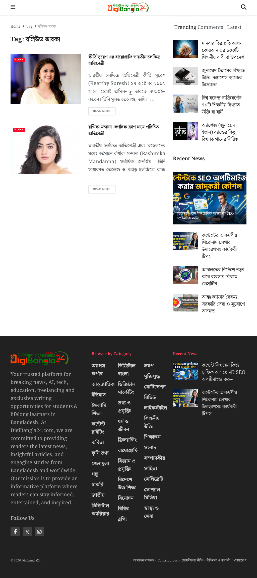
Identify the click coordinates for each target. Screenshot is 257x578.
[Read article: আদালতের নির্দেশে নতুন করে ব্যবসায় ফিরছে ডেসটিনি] (185, 275)
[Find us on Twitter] (27, 531)
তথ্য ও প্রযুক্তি (124, 407)
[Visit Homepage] (128, 8)
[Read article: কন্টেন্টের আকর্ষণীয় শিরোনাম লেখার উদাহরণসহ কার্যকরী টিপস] (185, 241)
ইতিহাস (99, 395)
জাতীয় (98, 495)
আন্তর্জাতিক (103, 384)
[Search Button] (243, 7)
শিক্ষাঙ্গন (152, 437)
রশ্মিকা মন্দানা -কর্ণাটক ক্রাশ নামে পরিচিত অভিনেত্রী (123, 130)
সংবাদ (150, 448)
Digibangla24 (31, 560)
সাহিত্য (150, 469)
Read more (104, 110)
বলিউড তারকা (47, 26)
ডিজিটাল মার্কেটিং (127, 388)
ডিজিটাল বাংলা (127, 370)
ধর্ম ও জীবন (123, 426)
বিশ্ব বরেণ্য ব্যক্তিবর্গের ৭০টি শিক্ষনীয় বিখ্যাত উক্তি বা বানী (221, 105)
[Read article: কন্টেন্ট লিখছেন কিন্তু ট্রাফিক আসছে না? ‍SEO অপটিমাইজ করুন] (209, 198)
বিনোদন (19, 60)
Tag (29, 26)
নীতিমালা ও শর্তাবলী (218, 560)
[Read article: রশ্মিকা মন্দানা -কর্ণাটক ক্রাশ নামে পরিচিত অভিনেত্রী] (46, 149)
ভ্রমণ (149, 366)
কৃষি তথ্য (100, 453)
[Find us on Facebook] (15, 531)
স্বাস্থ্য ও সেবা (151, 512)
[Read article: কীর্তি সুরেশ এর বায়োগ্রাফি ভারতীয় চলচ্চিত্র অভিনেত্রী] (46, 79)
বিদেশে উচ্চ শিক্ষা (127, 484)
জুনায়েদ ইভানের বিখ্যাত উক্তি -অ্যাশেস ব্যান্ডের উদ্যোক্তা (223, 78)
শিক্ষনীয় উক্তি (152, 423)
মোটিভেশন (155, 387)
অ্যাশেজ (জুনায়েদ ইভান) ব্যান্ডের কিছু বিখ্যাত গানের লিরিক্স (220, 132)
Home (15, 26)
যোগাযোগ (240, 560)
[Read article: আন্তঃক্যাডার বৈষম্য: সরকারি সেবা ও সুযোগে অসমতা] (185, 303)
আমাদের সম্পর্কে (143, 560)
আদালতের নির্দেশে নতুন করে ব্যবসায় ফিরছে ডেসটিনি (223, 277)
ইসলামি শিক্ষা (99, 409)
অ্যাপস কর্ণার (98, 370)
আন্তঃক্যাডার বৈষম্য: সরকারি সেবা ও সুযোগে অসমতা (223, 304)
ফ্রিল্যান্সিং (127, 440)
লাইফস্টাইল (155, 408)
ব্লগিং (122, 519)
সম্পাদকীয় (154, 458)
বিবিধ (123, 509)
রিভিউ (150, 397)
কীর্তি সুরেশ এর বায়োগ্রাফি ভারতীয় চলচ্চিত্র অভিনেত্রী (124, 60)
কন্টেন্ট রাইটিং (98, 428)
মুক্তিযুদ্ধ (152, 376)
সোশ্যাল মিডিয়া (152, 494)
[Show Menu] (13, 7)
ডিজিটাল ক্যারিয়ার (100, 510)
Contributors (168, 560)
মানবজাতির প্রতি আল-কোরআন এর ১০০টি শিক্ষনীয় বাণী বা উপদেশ (223, 50)
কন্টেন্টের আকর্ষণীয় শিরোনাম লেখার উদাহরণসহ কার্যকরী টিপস (219, 246)
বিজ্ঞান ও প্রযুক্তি (126, 465)
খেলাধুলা (100, 464)
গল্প (95, 474)
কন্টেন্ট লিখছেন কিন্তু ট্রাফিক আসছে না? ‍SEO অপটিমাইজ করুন (205, 216)
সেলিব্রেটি (153, 479)
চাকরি (97, 485)
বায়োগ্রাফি (128, 451)
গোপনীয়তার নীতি (192, 560)
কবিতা (98, 443)
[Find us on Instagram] (39, 531)
